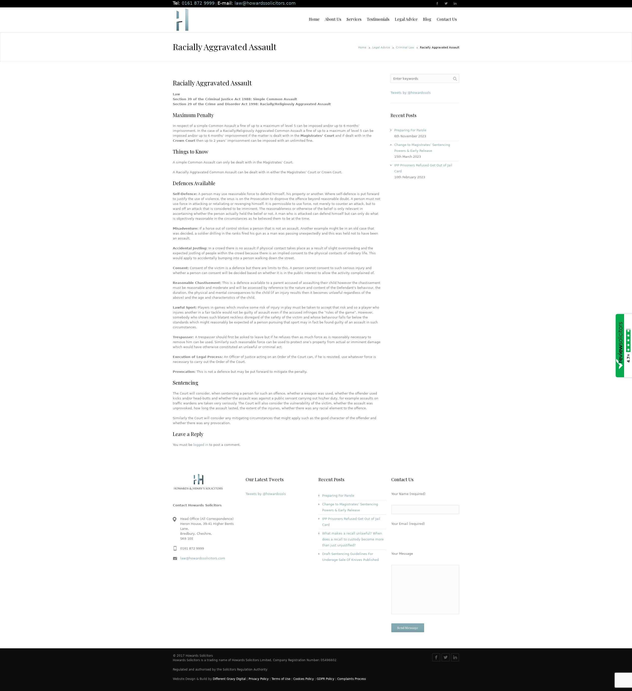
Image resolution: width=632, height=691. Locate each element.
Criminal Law (405, 47)
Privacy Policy (259, 679)
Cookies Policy (303, 679)
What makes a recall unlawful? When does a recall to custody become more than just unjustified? (353, 539)
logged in (200, 445)
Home (362, 47)
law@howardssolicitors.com (202, 558)
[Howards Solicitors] (182, 19)
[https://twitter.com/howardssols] (446, 4)
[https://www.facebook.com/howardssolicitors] (437, 4)
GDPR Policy (325, 679)
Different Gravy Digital (229, 679)
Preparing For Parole (410, 130)
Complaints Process (351, 679)
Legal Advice (381, 47)
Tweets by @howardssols (411, 93)
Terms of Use (281, 679)
